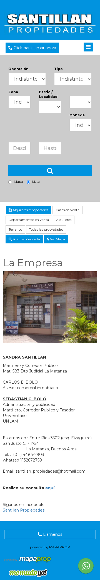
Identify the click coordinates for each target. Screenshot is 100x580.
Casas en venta (67, 210)
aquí (49, 487)
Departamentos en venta (29, 220)
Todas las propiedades (46, 229)
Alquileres (63, 220)
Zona (13, 92)
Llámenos (52, 534)
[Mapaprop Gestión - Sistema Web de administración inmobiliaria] (28, 559)
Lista (36, 181)
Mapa (18, 181)
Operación (18, 69)
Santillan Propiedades (23, 510)
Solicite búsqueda (26, 239)
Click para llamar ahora (34, 47)
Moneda (77, 115)
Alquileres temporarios (30, 210)
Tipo (58, 69)
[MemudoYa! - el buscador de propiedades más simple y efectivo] (26, 573)
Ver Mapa (57, 239)
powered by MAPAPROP (50, 547)
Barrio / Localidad (48, 94)
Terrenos (15, 229)
